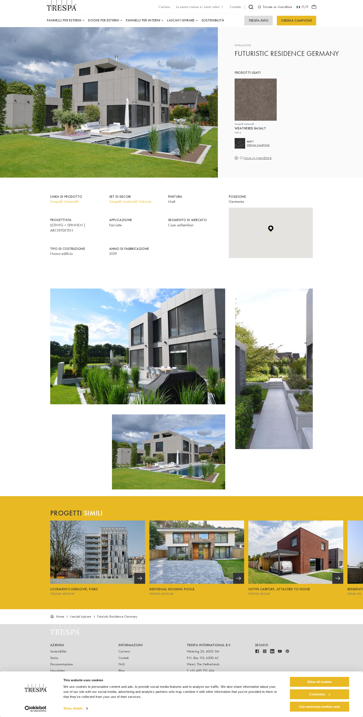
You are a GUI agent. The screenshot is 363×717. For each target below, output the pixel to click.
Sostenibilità (58, 651)
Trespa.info (259, 20)
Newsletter (57, 671)
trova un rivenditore (257, 158)
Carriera (124, 651)
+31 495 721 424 (202, 671)
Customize (317, 694)
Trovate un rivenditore (277, 7)
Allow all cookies (319, 682)
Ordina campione (296, 20)
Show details (73, 708)
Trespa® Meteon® (64, 201)
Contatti (123, 658)
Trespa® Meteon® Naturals (130, 201)
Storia (54, 658)
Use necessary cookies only (319, 706)
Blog (121, 671)
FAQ (121, 664)
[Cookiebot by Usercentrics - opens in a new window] (35, 709)
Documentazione (61, 664)
